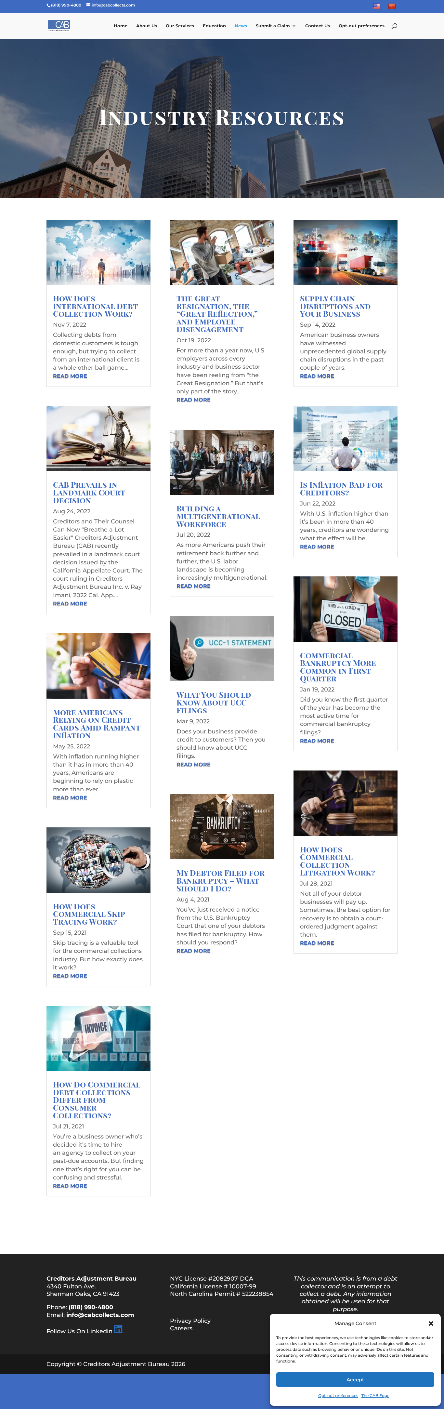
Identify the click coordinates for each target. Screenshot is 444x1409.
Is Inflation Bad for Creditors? (341, 488)
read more (70, 376)
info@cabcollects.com (100, 1315)
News (241, 25)
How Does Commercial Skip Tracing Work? (89, 914)
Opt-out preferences (338, 1395)
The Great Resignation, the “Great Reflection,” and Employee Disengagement (217, 313)
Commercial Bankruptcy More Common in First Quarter (338, 666)
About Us (146, 25)
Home (120, 25)
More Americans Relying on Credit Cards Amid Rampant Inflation (96, 723)
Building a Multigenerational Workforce (218, 516)
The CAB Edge (375, 1395)
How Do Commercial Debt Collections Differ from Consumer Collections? (96, 1099)
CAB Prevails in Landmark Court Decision (89, 492)
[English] (377, 8)
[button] (431, 1323)
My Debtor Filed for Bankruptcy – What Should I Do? (220, 880)
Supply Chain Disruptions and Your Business (335, 306)
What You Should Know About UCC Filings (213, 702)
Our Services (180, 25)
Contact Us (317, 25)
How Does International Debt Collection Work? (95, 306)
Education (214, 25)
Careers (181, 1328)
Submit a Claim (273, 25)
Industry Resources (222, 116)
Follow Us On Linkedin (79, 1331)
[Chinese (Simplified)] (393, 8)
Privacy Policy (190, 1320)
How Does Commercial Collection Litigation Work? (337, 860)
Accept (355, 1379)
